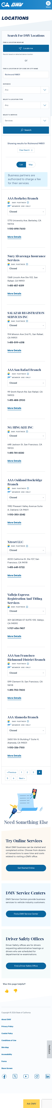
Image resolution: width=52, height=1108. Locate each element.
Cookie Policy (7, 1033)
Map (31, 164)
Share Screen (6, 1068)
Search (27, 130)
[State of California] (5, 4)
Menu (48, 7)
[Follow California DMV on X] (15, 1077)
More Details (14, 237)
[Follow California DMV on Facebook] (4, 1077)
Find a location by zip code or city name (20, 68)
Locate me (28, 48)
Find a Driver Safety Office (26, 966)
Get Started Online (26, 868)
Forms (4, 1061)
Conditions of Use (8, 1040)
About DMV (6, 1020)
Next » (22, 778)
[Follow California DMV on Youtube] (26, 1077)
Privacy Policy (7, 1026)
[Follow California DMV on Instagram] (37, 1077)
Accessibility (6, 1054)
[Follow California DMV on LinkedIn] (48, 1077)
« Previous (11, 772)
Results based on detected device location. (18, 54)
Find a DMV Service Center (26, 914)
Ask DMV (31, 1103)
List (21, 164)
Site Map (5, 1047)
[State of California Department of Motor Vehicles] (17, 4)
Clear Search (24, 150)
